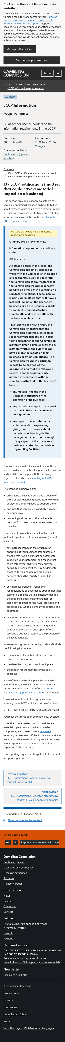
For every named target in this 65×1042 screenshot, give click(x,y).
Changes (40, 146)
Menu (47, 73)
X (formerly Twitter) (15, 928)
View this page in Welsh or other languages (29, 1028)
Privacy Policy (12, 993)
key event (45, 731)
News (7, 896)
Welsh (7, 1021)
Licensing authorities (15, 873)
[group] (33, 821)
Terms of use (11, 1007)
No (16, 842)
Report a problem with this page (40, 842)
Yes (8, 842)
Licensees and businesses (30, 84)
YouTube (8, 938)
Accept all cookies (19, 49)
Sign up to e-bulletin (15, 975)
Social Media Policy (15, 1014)
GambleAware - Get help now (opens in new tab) (32, 962)
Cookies (8, 1000)
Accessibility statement (17, 986)
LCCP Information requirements (26, 88)
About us (9, 878)
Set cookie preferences (31, 60)
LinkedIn (8, 933)
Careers (8, 901)
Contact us (10, 906)
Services (8, 912)
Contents (9, 169)
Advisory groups (13, 884)
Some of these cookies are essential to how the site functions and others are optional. (30, 20)
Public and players (14, 862)
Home (7, 84)
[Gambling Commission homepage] (16, 76)
